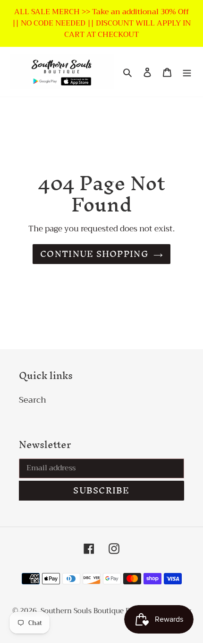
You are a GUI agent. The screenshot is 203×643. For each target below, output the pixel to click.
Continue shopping (94, 254)
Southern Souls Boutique (83, 611)
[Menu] (187, 72)
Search (32, 399)
